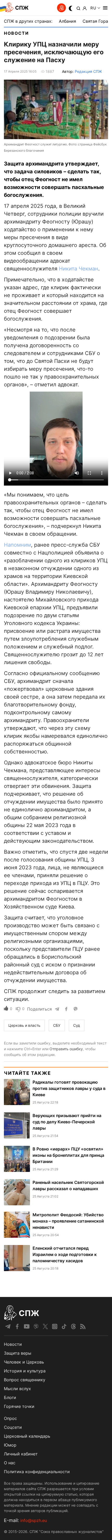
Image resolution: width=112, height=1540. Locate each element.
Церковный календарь (27, 1436)
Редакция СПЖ (88, 71)
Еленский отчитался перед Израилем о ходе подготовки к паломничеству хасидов (65, 1254)
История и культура (25, 1370)
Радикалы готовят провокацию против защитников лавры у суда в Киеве (69, 1088)
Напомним (17, 545)
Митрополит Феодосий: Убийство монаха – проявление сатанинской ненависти (68, 1221)
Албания (67, 21)
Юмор (10, 1445)
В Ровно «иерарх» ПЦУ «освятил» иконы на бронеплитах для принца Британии (68, 1155)
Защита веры (17, 1353)
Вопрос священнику (24, 1379)
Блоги (10, 1397)
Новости (16, 33)
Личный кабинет (21, 1453)
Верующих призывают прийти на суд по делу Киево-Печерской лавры (67, 1122)
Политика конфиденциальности (37, 1471)
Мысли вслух (17, 1388)
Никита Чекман (78, 268)
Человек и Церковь (24, 1362)
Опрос (10, 1418)
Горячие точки (19, 1406)
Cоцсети (13, 1427)
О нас (9, 1462)
